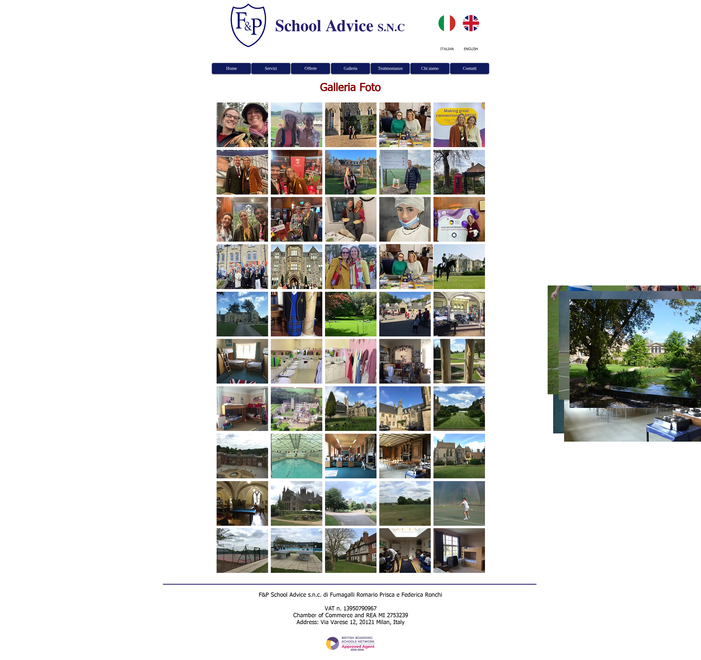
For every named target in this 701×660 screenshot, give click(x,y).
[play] (473, 568)
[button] (242, 124)
